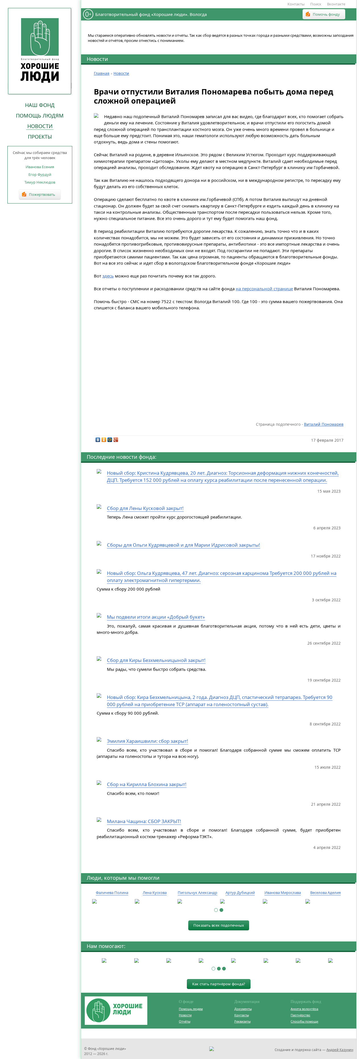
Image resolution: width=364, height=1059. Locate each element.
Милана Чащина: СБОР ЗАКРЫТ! (144, 821)
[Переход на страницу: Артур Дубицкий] (240, 901)
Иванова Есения (40, 166)
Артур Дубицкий (240, 892)
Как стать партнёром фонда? (218, 983)
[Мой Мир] (110, 439)
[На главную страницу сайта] (39, 51)
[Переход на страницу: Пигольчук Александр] (197, 901)
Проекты (40, 136)
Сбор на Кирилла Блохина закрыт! (147, 784)
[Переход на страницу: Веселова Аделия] (325, 901)
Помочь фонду (326, 14)
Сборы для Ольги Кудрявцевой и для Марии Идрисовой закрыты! (183, 545)
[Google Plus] (116, 439)
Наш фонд (40, 105)
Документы (243, 1009)
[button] (216, 910)
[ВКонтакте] (98, 439)
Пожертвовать (42, 194)
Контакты (296, 4)
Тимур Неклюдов (39, 182)
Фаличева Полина (112, 892)
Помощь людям (40, 115)
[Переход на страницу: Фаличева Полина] (112, 901)
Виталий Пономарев (324, 424)
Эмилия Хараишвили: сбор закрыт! (147, 741)
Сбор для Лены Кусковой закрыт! (145, 508)
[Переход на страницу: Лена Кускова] (155, 901)
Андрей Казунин (339, 1049)
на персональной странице (264, 288)
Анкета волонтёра (304, 1009)
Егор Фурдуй (39, 174)
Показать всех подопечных (218, 925)
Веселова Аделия (325, 892)
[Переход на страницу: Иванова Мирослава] (283, 901)
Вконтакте (336, 4)
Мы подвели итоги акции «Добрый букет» (156, 617)
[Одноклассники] (104, 439)
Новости (40, 126)
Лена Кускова (155, 892)
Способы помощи (304, 1021)
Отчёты (184, 1021)
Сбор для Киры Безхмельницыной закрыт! (156, 660)
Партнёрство (300, 1015)
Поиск (315, 4)
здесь (108, 276)
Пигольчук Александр (197, 892)
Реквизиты (242, 1021)
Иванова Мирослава (282, 892)
